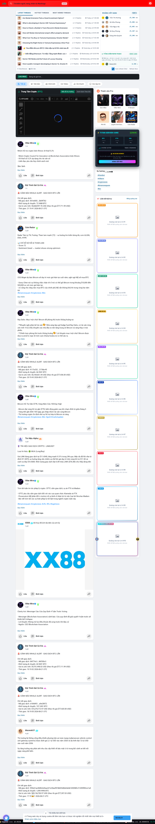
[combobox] (38, 3)
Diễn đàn (33, 69)
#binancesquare (24, 293)
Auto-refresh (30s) (121, 69)
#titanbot (101, 175)
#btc (44, 293)
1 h (26, 188)
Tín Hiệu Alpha (31, 438)
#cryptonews (36, 293)
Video (65, 84)
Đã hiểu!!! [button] (119, 818)
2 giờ (26, 230)
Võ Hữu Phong (115, 22)
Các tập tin (96, 84)
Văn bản (36, 84)
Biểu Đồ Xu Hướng (68, 92)
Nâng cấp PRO (117, 161)
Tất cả (22, 84)
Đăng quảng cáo (132, 198)
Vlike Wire (29, 143)
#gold (48, 417)
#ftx (48, 504)
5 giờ (26, 776)
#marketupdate (57, 417)
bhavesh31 (30, 730)
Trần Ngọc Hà (114, 27)
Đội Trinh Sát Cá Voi (34, 185)
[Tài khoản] (150, 3)
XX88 (27, 523)
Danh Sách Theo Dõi (83, 92)
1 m (26, 146)
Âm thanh (80, 84)
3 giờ (26, 484)
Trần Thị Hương (115, 18)
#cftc (44, 504)
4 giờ (26, 691)
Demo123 (112, 64)
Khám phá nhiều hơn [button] (33, 819)
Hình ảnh (51, 84)
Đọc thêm (21, 170)
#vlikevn (101, 179)
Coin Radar (30, 227)
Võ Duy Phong (115, 31)
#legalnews (54, 504)
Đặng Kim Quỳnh (116, 36)
